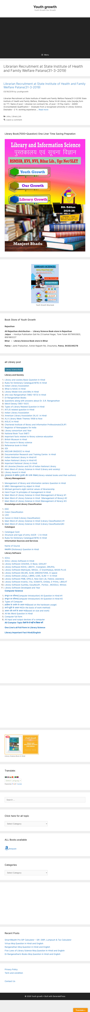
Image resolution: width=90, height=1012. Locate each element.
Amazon (12, 849)
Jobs (8, 116)
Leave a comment (14, 120)
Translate (19, 784)
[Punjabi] (15, 777)
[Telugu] (17, 777)
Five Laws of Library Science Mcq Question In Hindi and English (35, 950)
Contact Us (10, 981)
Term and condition (14, 973)
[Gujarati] (10, 777)
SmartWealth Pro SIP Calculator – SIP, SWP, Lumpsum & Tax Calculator (38, 940)
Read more (43, 109)
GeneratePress (59, 996)
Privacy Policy (11, 969)
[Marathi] (13, 777)
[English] (8, 777)
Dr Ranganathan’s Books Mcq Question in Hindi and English (32, 954)
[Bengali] (6, 777)
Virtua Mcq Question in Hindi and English (24, 943)
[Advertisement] (45, 33)
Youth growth (45, 7)
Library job (16, 116)
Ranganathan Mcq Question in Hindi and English (27, 947)
